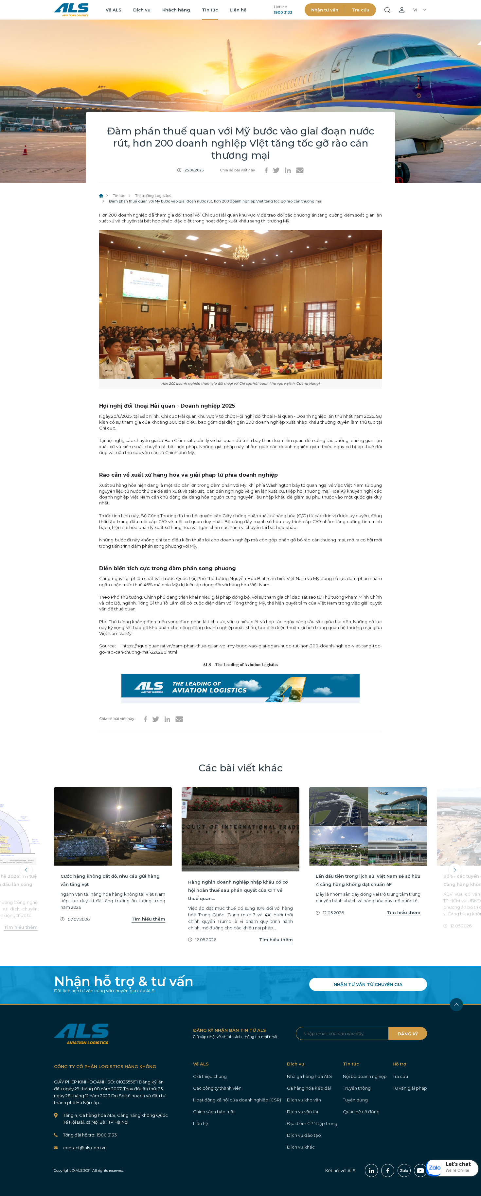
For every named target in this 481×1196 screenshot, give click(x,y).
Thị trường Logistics (153, 195)
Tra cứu (360, 9)
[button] (452, 1168)
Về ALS (113, 9)
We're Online (457, 1170)
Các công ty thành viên (217, 1088)
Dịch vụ (142, 9)
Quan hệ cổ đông (361, 1111)
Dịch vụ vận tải (302, 1111)
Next (454, 869)
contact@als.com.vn (85, 1147)
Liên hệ (238, 9)
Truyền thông (357, 1088)
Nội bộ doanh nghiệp (365, 1076)
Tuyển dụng (355, 1099)
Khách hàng (176, 9)
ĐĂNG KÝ (408, 1033)
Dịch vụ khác (301, 1147)
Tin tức (210, 9)
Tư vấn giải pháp (410, 1088)
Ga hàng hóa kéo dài (309, 1088)
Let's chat (458, 1164)
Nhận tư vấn (324, 9)
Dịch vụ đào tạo (304, 1135)
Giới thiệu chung (210, 1076)
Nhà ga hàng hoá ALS (309, 1076)
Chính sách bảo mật (214, 1111)
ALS (71, 9)
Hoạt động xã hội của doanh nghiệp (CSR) (237, 1099)
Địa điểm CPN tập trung (312, 1123)
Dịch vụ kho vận (304, 1099)
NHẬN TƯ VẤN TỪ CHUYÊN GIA (368, 984)
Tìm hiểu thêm (21, 927)
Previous (26, 869)
